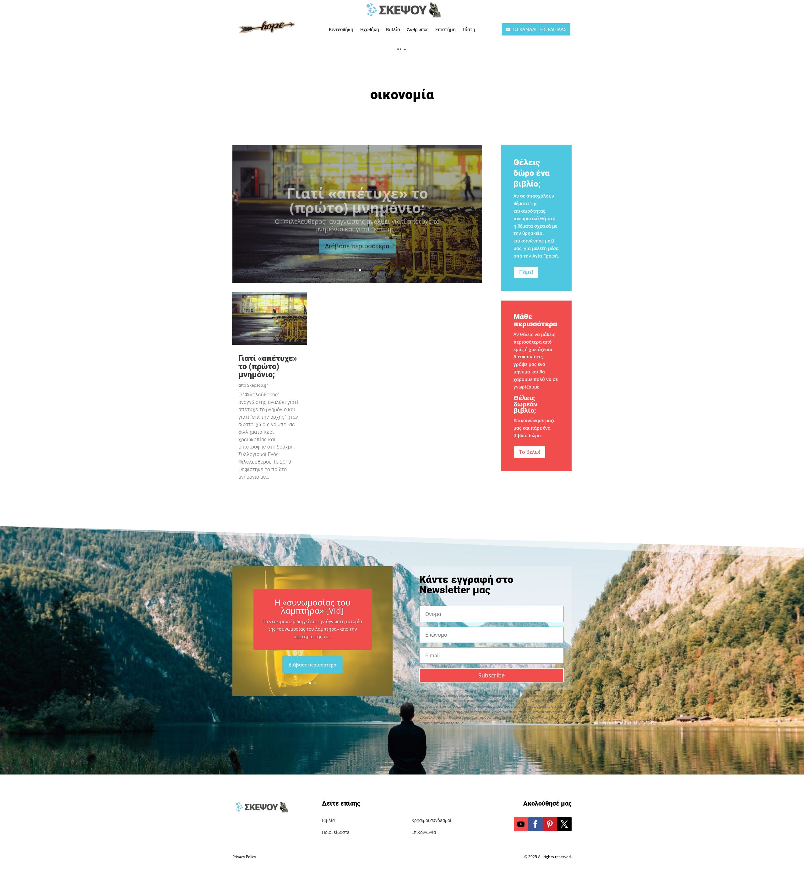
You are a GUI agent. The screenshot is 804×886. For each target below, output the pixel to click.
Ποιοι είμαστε (336, 832)
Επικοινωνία (423, 832)
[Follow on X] (564, 824)
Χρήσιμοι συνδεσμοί (431, 820)
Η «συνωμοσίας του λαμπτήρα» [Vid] (312, 606)
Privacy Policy (244, 856)
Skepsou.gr (257, 385)
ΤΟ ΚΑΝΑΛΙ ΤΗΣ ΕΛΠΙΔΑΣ (539, 29)
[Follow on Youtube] (521, 824)
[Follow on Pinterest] (550, 824)
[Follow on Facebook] (535, 824)
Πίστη (469, 29)
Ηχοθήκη (369, 29)
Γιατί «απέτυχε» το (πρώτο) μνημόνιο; (357, 194)
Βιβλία (393, 29)
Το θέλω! (529, 451)
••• (398, 49)
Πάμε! (526, 272)
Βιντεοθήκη (341, 29)
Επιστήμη (445, 29)
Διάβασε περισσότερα (357, 240)
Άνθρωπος (417, 29)
